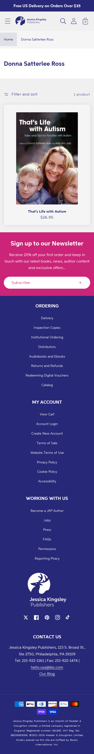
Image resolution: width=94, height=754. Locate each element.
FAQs (47, 539)
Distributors (47, 347)
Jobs (47, 520)
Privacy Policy (47, 462)
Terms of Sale (47, 443)
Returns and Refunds (47, 366)
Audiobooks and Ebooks (47, 356)
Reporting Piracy (47, 558)
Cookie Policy (47, 471)
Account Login (47, 424)
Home (8, 39)
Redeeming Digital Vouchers (47, 375)
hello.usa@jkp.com (47, 667)
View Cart (47, 414)
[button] (8, 21)
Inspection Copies (47, 327)
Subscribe (21, 282)
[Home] (30, 21)
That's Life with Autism (47, 211)
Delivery (47, 318)
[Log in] (74, 21)
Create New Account (47, 433)
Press (47, 529)
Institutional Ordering (47, 337)
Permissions (47, 549)
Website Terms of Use (47, 452)
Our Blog (47, 673)
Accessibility (47, 481)
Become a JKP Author (47, 511)
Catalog (47, 385)
